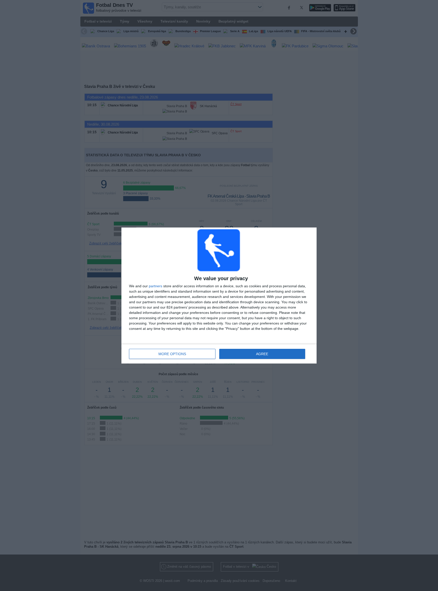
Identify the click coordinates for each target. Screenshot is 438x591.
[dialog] (219, 295)
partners (155, 286)
